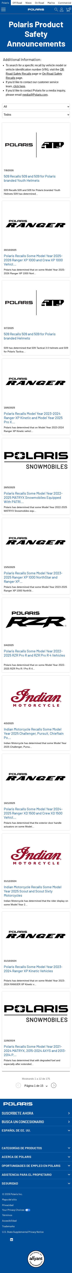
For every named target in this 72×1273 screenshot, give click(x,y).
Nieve (28, 2)
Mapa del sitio (9, 1199)
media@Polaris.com (35, 94)
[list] (36, 107)
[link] (36, 1148)
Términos (7, 1215)
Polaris (5, 2)
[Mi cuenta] (61, 9)
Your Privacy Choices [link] (13, 1209)
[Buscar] (56, 9)
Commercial (64, 2)
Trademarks (8, 1226)
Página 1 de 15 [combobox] (34, 1085)
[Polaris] (36, 9)
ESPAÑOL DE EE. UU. (16, 1130)
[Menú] (3, 9)
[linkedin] (11, 1240)
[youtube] (3, 1240)
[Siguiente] (53, 1087)
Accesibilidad (9, 1220)
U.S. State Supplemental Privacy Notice (23, 1231)
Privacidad (7, 1205)
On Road (39, 2)
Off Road (17, 2)
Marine (51, 2)
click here (19, 86)
